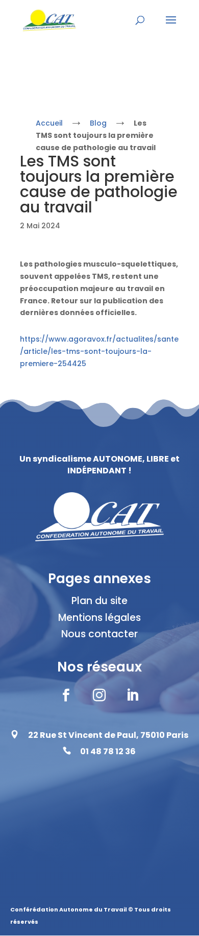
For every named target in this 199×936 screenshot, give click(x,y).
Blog (98, 123)
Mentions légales (99, 618)
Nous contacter (99, 634)
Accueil (49, 123)
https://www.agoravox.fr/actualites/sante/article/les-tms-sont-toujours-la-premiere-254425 (99, 351)
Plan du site (99, 601)
